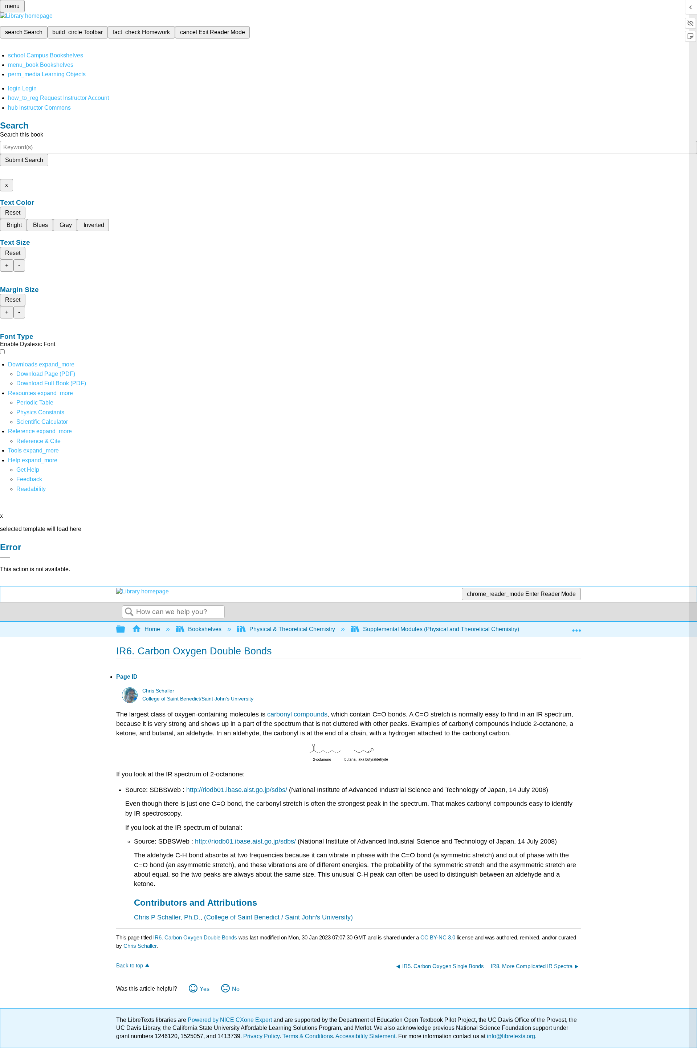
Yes (204, 989)
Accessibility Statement (365, 1036)
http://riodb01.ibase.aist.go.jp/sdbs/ (236, 789)
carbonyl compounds (297, 714)
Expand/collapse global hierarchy (125, 629)
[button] (29, 479)
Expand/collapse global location (576, 627)
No (236, 989)
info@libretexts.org (510, 1036)
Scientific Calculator (42, 422)
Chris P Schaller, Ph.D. (167, 917)
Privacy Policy (261, 1036)
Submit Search (24, 160)
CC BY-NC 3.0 (437, 937)
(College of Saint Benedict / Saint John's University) (278, 917)
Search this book (21, 134)
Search (129, 612)
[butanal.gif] (366, 760)
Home (152, 629)
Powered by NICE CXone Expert (230, 1020)
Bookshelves (205, 629)
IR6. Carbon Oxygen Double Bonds (195, 937)
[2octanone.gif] (325, 760)
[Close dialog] (5, 557)
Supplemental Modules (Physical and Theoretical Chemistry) (441, 629)
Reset (12, 213)
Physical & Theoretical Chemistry (292, 629)
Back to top (129, 965)
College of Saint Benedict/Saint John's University (197, 699)
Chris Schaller (158, 691)
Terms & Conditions (307, 1036)
